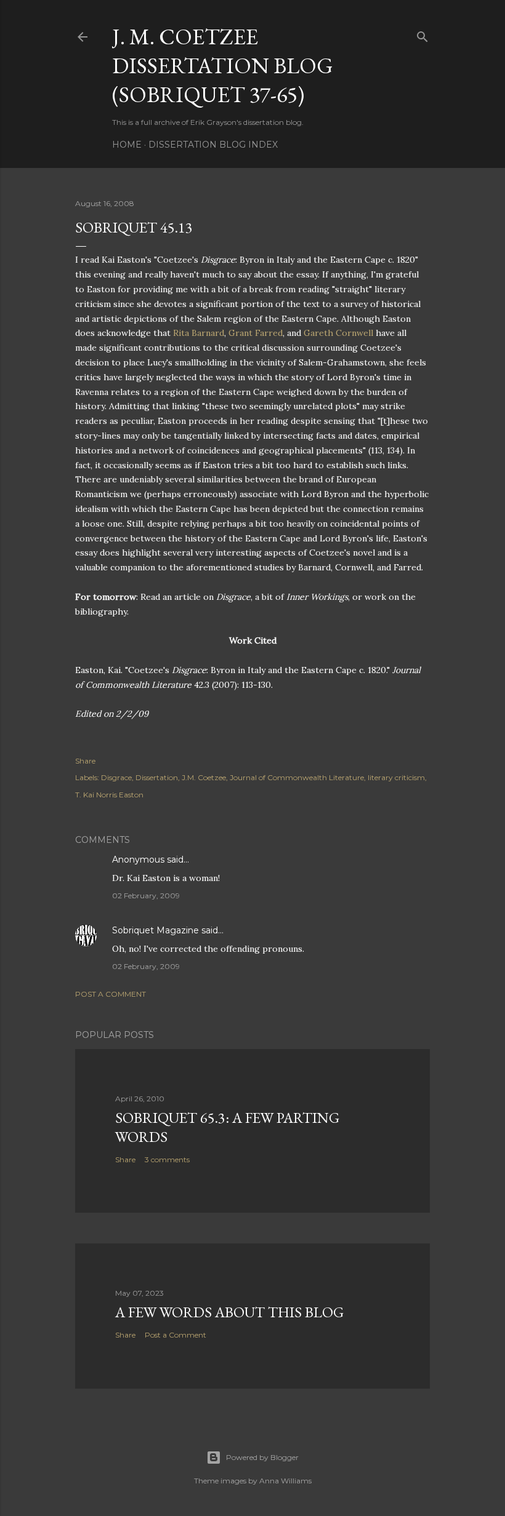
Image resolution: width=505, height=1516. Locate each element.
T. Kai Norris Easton (109, 794)
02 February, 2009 (146, 895)
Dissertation (156, 777)
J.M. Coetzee (204, 777)
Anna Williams (285, 1480)
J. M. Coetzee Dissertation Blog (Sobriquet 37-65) (222, 65)
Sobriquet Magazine (155, 930)
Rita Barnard (198, 332)
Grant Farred (255, 332)
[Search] (422, 34)
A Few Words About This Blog (229, 1312)
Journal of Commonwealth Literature (297, 777)
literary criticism (396, 777)
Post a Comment (110, 994)
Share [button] (85, 760)
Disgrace (116, 777)
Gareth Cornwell (338, 332)
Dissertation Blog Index (213, 144)
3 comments (167, 1159)
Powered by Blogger (262, 1457)
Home (127, 144)
